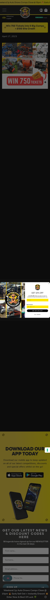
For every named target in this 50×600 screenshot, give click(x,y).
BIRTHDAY (30, 304)
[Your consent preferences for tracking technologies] (47, 450)
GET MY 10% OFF (37, 310)
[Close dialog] (48, 283)
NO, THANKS (37, 314)
